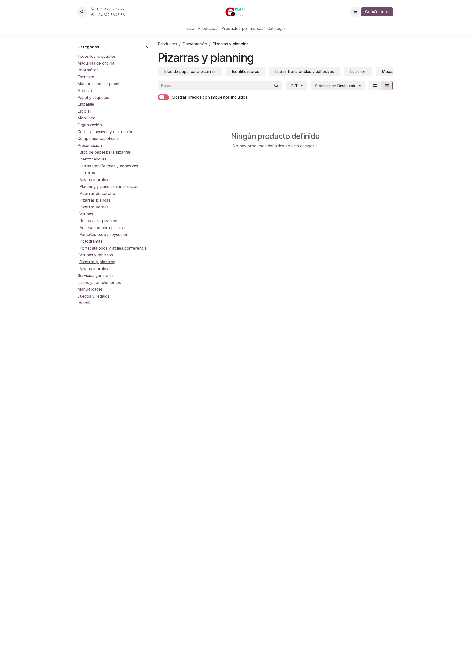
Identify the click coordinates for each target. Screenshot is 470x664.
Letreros (87, 172)
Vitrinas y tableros (96, 254)
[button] (82, 12)
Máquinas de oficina (95, 63)
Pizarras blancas (94, 200)
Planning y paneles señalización (109, 186)
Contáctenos (377, 11)
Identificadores (92, 159)
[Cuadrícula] (375, 85)
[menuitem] (189, 28)
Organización (89, 124)
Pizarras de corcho (97, 193)
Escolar (84, 111)
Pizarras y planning (97, 261)
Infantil (83, 302)
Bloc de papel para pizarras (105, 152)
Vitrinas (86, 213)
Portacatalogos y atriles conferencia (113, 248)
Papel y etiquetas (93, 97)
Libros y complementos (99, 282)
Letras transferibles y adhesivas (108, 165)
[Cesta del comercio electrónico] (355, 12)
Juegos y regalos (93, 296)
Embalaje (85, 104)
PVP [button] (295, 85)
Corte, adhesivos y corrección (105, 131)
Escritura (85, 76)
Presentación (89, 145)
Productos (167, 43)
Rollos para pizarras (98, 220)
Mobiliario (86, 117)
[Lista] (387, 85)
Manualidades (90, 289)
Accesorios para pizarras (102, 227)
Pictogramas (90, 241)
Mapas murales (93, 179)
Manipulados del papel (98, 83)
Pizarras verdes (93, 207)
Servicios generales (95, 275)
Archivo (84, 90)
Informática (88, 70)
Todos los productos (96, 56)
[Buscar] (276, 85)
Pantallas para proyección (103, 234)
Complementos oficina (98, 138)
